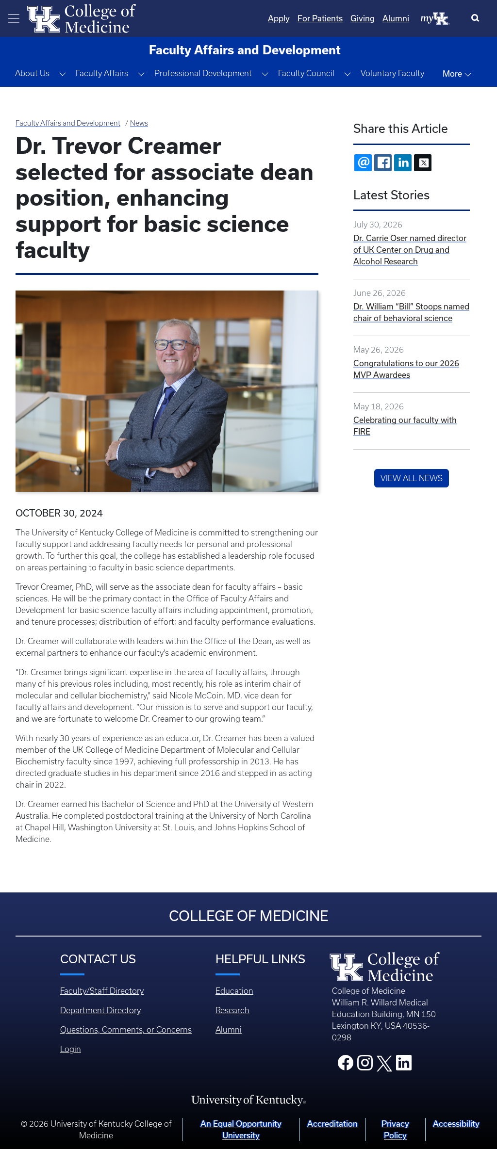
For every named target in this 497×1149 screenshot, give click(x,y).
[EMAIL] (363, 162)
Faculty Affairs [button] (102, 73)
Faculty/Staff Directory (102, 991)
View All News (412, 478)
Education (234, 991)
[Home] (81, 17)
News (139, 123)
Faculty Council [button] (306, 73)
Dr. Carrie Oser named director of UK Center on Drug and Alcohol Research (409, 249)
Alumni (395, 18)
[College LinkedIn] (404, 1065)
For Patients (320, 18)
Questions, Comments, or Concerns (126, 1029)
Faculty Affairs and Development (68, 123)
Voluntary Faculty (392, 73)
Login (70, 1049)
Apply (279, 18)
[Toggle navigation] (13, 18)
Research (232, 1010)
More (453, 73)
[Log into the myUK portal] (435, 18)
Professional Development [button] (203, 73)
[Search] (477, 18)
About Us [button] (32, 73)
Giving (362, 18)
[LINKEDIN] (403, 162)
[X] (422, 162)
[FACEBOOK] (383, 162)
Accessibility (456, 1123)
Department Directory (100, 1010)
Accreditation (332, 1123)
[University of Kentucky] (248, 1099)
